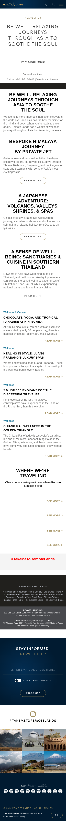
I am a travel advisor (37, 680)
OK (57, 815)
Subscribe (33, 693)
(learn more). (19, 816)
